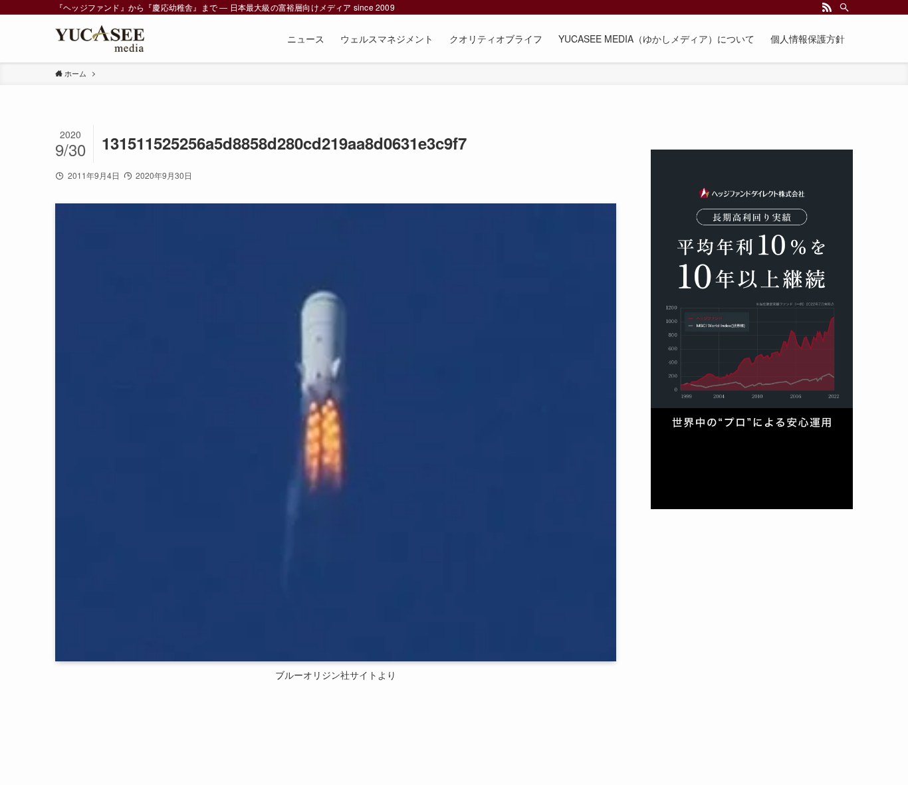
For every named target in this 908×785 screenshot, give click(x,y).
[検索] (844, 7)
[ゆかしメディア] (99, 38)
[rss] (827, 7)
